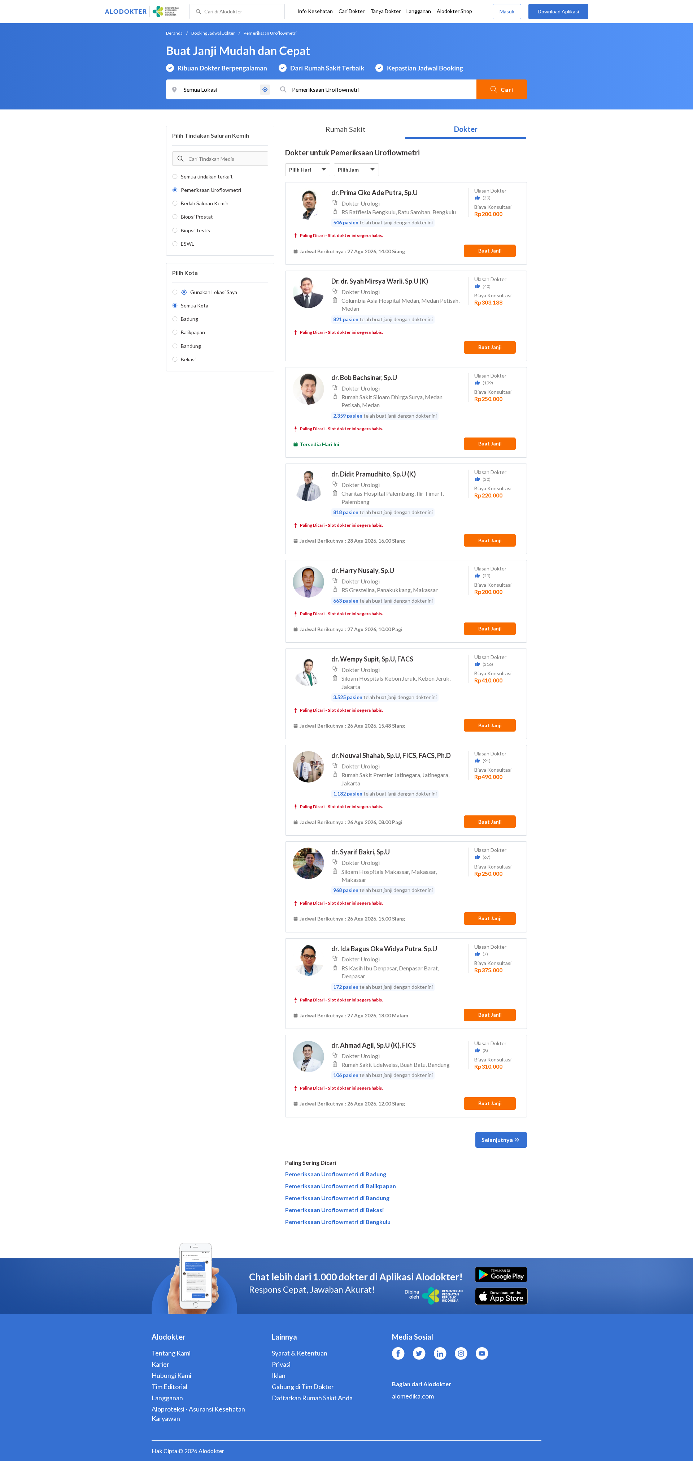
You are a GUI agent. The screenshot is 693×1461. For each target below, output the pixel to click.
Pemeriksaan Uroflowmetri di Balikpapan (340, 1185)
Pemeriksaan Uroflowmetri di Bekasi (334, 1209)
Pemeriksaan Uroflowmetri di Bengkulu (338, 1221)
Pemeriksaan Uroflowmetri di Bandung (337, 1197)
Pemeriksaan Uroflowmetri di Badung (335, 1174)
